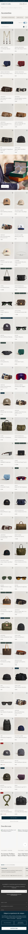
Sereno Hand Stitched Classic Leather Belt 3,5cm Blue (7, 386)
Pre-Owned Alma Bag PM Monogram (6, 611)
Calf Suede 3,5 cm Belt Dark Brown (6, 98)
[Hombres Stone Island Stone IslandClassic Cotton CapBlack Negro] (21, 625)
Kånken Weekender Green (6, 637)
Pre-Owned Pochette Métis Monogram (21, 312)
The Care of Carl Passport (14, 0)
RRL (1, 147)
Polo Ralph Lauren (19, 210)
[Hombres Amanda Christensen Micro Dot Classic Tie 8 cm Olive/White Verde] (21, 37)
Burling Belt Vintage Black (7, 149)
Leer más (19, 918)
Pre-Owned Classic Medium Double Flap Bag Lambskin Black (6, 287)
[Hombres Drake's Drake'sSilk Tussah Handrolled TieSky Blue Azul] (7, 475)
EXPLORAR (4, 186)
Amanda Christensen (19, 47)
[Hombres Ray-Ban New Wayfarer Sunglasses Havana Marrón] (7, 700)
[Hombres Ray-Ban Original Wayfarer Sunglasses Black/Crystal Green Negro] (21, 325)
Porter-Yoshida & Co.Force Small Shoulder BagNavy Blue (21, 511)
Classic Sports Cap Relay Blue (21, 737)
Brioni (16, 785)
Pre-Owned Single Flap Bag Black (21, 462)
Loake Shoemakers (19, 122)
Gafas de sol (20, 17)
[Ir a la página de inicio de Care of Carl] (6, 4)
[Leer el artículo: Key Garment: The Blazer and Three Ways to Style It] (8, 844)
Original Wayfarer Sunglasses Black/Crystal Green (21, 337)
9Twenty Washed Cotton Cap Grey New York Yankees (6, 762)
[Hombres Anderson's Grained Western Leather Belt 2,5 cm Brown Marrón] (7, 525)
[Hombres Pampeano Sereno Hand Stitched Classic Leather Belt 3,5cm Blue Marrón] (7, 375)
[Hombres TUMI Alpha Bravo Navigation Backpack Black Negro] (7, 726)
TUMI (1, 735)
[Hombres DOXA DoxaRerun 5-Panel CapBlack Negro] (7, 675)
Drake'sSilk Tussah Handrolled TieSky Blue (6, 487)
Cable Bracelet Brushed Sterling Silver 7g (20, 262)
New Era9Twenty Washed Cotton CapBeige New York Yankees (7, 211)
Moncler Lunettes (19, 384)
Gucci (2, 460)
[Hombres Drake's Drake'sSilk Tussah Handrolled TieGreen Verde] (21, 350)
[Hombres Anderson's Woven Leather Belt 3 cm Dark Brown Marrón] (21, 600)
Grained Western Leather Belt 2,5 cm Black (20, 98)
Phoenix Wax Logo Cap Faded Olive (6, 787)
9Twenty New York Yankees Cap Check (7, 412)
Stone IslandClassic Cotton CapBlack (19, 637)
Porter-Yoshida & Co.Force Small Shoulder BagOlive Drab (21, 437)
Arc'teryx (3, 360)
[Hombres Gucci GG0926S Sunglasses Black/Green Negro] (7, 450)
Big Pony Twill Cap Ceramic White (19, 236)
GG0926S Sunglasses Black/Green (5, 462)
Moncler (2, 260)
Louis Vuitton (18, 310)
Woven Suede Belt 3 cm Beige (6, 123)
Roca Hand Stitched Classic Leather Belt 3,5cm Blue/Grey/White (21, 712)
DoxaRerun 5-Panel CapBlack (5, 687)
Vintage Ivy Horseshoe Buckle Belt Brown (20, 661)
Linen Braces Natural (5, 48)
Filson (2, 435)
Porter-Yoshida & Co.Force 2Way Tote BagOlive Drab (21, 562)
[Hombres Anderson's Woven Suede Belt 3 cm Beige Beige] (7, 112)
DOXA (2, 685)
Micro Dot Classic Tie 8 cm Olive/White (21, 48)
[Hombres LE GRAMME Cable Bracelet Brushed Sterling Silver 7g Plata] (21, 250)
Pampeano (3, 234)
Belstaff (2, 510)
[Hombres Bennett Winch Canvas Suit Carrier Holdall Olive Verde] (21, 525)
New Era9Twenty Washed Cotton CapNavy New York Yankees (7, 337)
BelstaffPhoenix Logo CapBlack (5, 511)
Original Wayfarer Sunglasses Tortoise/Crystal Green (6, 312)
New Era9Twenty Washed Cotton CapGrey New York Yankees (21, 762)
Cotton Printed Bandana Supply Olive (6, 811)
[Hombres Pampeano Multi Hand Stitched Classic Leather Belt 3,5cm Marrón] (7, 225)
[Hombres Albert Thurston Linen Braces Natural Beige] (7, 37)
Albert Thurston (4, 47)
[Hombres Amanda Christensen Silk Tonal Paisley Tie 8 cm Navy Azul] (7, 62)
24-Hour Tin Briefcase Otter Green (6, 437)
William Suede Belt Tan (20, 123)
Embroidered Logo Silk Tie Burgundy (21, 787)
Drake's (16, 360)
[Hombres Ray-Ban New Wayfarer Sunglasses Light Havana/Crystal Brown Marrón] (21, 575)
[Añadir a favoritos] (12, 30)
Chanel (2, 285)
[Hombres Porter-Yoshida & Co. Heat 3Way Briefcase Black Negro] (21, 800)
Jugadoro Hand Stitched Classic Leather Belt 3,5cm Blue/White (21, 412)
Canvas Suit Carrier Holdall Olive (19, 536)
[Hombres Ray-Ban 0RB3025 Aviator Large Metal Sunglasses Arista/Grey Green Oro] (7, 575)
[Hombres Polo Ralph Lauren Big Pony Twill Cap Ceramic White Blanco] (21, 225)
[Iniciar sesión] (20, 4)
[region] (14, 872)
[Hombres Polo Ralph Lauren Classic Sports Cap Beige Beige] (21, 200)
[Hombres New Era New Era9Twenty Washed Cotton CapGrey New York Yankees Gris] (21, 750)
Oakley (16, 485)
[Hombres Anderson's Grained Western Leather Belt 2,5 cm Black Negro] (21, 86)
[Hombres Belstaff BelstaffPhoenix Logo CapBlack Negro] (7, 500)
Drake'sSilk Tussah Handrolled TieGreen (19, 361)
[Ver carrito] (24, 4)
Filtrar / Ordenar (6, 22)
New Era (2, 210)
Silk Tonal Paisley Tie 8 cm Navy (7, 73)
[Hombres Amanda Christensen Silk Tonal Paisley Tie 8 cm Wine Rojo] (21, 62)
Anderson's (3, 96)
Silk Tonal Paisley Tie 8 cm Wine (21, 73)
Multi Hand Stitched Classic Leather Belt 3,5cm (7, 236)
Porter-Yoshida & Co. (19, 285)
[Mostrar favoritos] (22, 4)
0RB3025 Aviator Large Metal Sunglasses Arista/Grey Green (6, 586)
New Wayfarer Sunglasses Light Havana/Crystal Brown (21, 586)
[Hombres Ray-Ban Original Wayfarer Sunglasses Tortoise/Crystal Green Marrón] (7, 300)
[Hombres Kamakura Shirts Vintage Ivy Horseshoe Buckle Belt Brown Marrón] (21, 650)
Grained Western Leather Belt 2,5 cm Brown (6, 536)
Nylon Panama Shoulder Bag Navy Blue (20, 687)
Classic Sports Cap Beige (21, 211)
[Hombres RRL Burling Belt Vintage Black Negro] (7, 137)
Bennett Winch (18, 534)
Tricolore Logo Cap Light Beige (6, 262)
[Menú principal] (26, 4)
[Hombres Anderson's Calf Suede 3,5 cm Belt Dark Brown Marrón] (7, 86)
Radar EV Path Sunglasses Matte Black (21, 487)
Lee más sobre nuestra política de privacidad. (14, 894)
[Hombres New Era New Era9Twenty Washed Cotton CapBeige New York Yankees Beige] (7, 200)
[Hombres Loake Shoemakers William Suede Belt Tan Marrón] (21, 112)
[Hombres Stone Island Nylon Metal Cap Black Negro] (21, 137)
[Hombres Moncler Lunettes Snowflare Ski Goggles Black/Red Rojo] (21, 375)
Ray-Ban (2, 310)
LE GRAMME (17, 260)
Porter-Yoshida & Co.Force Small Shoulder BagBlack (21, 287)
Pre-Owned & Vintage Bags (8, 17)
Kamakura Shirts (18, 660)
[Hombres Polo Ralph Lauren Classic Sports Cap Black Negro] (7, 550)
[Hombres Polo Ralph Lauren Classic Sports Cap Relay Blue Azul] (21, 726)
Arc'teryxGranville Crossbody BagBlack (5, 361)
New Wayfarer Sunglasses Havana (6, 712)
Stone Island (17, 147)
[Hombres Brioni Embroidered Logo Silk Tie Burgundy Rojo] (21, 775)
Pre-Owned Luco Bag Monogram (5, 661)
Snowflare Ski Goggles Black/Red (20, 386)
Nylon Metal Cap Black (20, 149)
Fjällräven (3, 635)
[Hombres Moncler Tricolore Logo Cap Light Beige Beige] (7, 250)
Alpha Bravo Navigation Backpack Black (6, 737)
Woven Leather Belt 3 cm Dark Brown (20, 611)
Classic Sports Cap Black (6, 562)
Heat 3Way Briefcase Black (21, 811)
